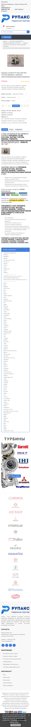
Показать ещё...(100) (8, 430)
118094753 (6, 118)
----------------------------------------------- (10, 281)
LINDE (5, 343)
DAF (4, 302)
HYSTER (5, 327)
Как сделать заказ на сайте (10, 653)
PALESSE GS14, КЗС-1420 (9, 357)
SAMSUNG (6, 359)
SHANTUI (6, 365)
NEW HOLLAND (7, 354)
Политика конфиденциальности (11, 667)
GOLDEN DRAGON (8, 318)
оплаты (12, 182)
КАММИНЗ (6, 256)
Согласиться (15, 725)
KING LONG (6, 341)
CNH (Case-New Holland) (9, 260)
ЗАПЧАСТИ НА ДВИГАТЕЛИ (10, 253)
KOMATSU (6, 254)
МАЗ (5, 423)
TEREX (5, 379)
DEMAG (5, 304)
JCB (4, 336)
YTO (4, 395)
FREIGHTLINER (7, 313)
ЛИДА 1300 (6, 421)
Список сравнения (8, 685)
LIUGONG (6, 345)
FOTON (5, 311)
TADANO (5, 375)
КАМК (5, 416)
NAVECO (5, 352)
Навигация (7, 37)
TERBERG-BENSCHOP (8, 377)
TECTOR (5, 265)
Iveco (9, 123)
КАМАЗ (5, 414)
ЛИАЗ (5, 420)
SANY (5, 363)
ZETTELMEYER (7, 398)
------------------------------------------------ (10, 274)
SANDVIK (6, 361)
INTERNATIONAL (7, 333)
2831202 (12, 118)
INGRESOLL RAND (7, 331)
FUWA (5, 317)
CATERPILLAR (7, 269)
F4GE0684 (3, 120)
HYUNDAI (6, 329)
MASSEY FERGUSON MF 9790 (10, 350)
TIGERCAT (6, 382)
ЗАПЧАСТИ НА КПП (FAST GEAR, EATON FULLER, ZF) (15, 279)
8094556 (24, 118)
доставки (25, 181)
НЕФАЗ (5, 428)
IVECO (5, 334)
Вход (4, 674)
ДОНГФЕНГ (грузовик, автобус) (11, 411)
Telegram (20, 9)
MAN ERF (6, 349)
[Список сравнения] (29, 37)
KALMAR (5, 340)
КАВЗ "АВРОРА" (7, 412)
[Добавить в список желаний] (24, 106)
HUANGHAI (6, 325)
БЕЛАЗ (5, 405)
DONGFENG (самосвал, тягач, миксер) (13, 276)
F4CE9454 (9, 120)
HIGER (5, 322)
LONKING (6, 347)
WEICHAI (5, 258)
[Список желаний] (26, 37)
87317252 (18, 123)
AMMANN (6, 286)
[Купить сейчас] (21, 106)
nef (21, 118)
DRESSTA (6, 306)
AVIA (5, 290)
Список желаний (7, 682)
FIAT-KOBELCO (7, 309)
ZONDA (5, 402)
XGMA (5, 393)
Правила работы (7, 661)
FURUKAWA (6, 315)
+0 (7, 123)
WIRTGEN (6, 391)
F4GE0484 (24, 123)
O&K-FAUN (6, 356)
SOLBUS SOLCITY (7, 372)
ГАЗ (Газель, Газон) (8, 409)
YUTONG (5, 397)
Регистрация (6, 677)
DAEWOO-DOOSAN (8, 301)
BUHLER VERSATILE (8, 295)
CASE (5, 297)
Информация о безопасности (10, 664)
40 (23, 120)
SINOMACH (6, 368)
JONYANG (6, 338)
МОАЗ (5, 427)
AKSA (5, 285)
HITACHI (5, 324)
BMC (5, 292)
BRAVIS (5, 293)
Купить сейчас (15, 476)
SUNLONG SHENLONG (8, 373)
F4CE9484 (17, 118)
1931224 (14, 123)
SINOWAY (6, 370)
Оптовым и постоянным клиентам (12, 659)
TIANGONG (6, 381)
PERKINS (5, 272)
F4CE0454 (3, 123)
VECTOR (5, 386)
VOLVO (5, 389)
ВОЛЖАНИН (6, 407)
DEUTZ (5, 270)
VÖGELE (5, 388)
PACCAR (5, 263)
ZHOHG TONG (7, 400)
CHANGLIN (6, 299)
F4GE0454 (19, 120)
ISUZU (5, 267)
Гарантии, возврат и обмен (10, 656)
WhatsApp (4, 11)
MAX (16, 9)
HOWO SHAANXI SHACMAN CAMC (11, 277)
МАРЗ (5, 425)
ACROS (5, 283)
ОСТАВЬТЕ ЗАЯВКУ (16, 200)
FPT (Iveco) (6, 261)
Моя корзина (6, 680)
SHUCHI (5, 366)
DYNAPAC (6, 308)
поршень (14, 120)
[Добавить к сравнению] (28, 106)
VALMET (5, 384)
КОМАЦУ (6, 418)
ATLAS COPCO (7, 288)
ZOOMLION (6, 404)
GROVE (5, 320)
